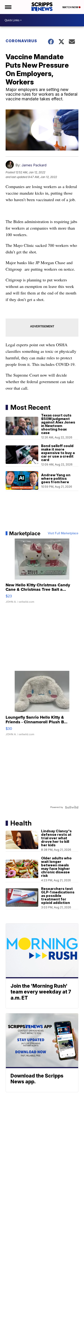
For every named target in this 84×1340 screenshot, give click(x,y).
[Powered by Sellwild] (71, 807)
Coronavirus (21, 40)
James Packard (33, 165)
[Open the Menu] (8, 7)
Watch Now (70, 7)
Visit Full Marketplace (63, 533)
